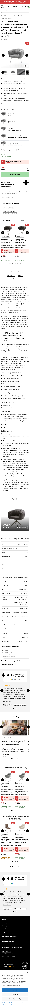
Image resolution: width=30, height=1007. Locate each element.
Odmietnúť (15, 994)
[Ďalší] (26, 55)
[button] (27, 972)
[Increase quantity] (27, 169)
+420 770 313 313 (8, 207)
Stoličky (20, 15)
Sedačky (4, 923)
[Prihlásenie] (25, 6)
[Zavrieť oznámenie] (29, 1)
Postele (4, 929)
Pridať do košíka (15, 174)
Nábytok (14, 15)
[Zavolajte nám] (23, 6)
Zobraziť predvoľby (15, 999)
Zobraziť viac (7, 701)
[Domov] (11, 6)
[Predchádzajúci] (3, 55)
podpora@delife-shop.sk (10, 211)
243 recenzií (17, 679)
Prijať (15, 990)
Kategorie (6, 15)
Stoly (3, 932)
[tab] (11, 263)
